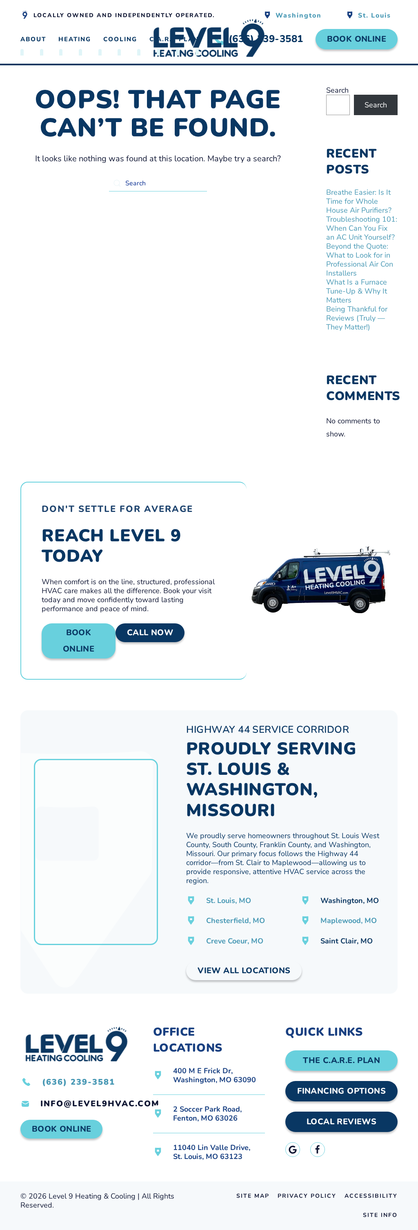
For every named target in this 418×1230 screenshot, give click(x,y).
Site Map (252, 1196)
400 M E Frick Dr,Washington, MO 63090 (214, 1075)
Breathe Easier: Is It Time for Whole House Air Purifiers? (358, 201)
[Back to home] (209, 39)
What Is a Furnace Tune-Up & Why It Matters (356, 291)
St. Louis (374, 15)
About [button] (33, 39)
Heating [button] (74, 39)
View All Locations (244, 970)
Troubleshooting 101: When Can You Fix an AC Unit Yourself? (361, 228)
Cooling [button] (120, 39)
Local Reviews (341, 1121)
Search (337, 90)
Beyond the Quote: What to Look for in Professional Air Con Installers (359, 259)
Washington (299, 15)
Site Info (380, 1215)
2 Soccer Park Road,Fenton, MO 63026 (207, 1113)
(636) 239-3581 (78, 1082)
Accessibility (371, 1196)
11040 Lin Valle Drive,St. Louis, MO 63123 (211, 1152)
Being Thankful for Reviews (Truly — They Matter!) (356, 318)
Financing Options (341, 1091)
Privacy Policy (307, 1196)
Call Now (150, 632)
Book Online (356, 38)
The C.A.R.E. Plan (341, 1060)
